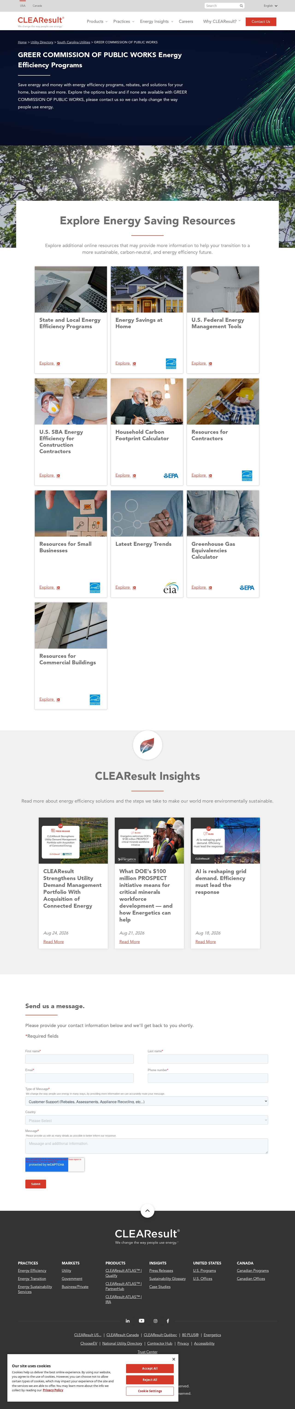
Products (95, 22)
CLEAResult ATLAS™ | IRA (124, 1299)
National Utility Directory (122, 1344)
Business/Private (75, 1287)
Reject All (150, 1380)
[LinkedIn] (127, 1321)
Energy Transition (32, 1279)
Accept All (149, 1368)
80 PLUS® (190, 1335)
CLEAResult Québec (160, 1335)
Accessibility (204, 1344)
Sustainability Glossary (167, 1279)
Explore (47, 363)
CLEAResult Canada (122, 1335)
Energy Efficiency (32, 1271)
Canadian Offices (251, 1279)
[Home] (41, 21)
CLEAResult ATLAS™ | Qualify (124, 1273)
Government (72, 1279)
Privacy (183, 1344)
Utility (66, 1271)
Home (22, 42)
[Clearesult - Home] (147, 1237)
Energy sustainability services (35, 1289)
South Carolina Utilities (73, 42)
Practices (121, 22)
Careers (186, 22)
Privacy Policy (53, 1390)
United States (207, 1263)
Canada (37, 6)
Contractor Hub (159, 1344)
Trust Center (147, 1352)
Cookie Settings (150, 1391)
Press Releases (161, 1271)
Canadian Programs (253, 1271)
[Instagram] (155, 1321)
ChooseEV (88, 1344)
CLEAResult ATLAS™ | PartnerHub (124, 1286)
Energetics (212, 1335)
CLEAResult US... (87, 1335)
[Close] (173, 1359)
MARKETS (71, 1263)
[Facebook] (168, 1321)
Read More (53, 942)
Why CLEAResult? (220, 22)
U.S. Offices (202, 1279)
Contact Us (261, 22)
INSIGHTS (157, 1263)
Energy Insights (154, 22)
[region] (92, 1378)
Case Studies (160, 1287)
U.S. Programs (204, 1271)
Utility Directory (42, 42)
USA (22, 6)
